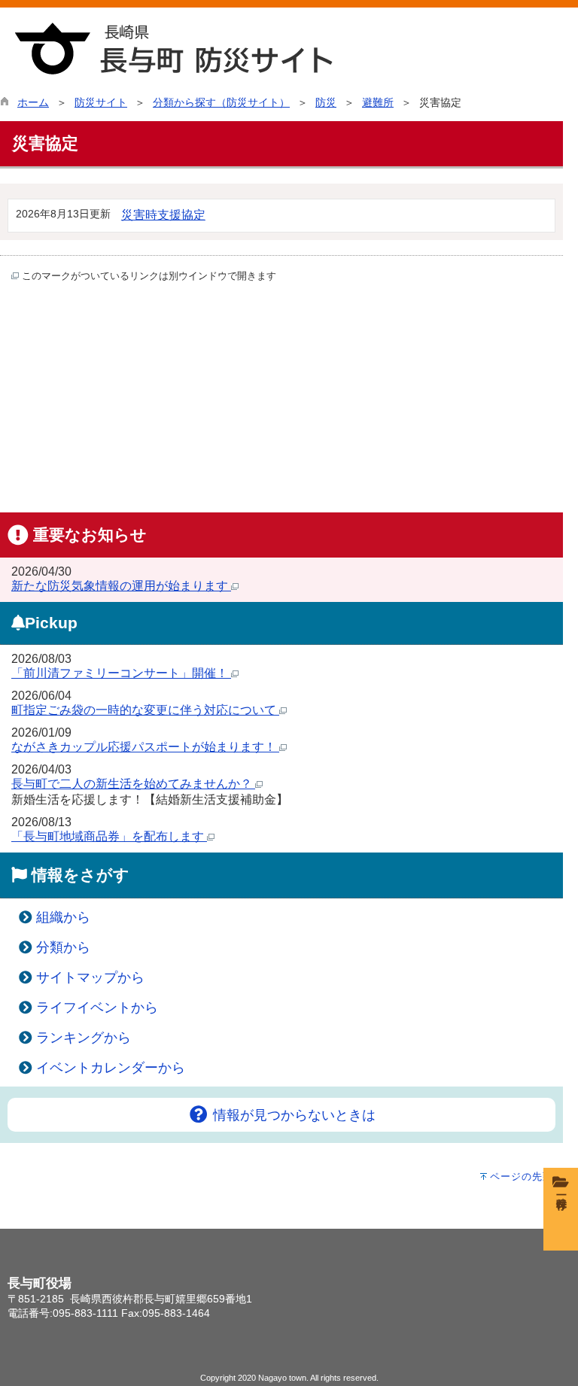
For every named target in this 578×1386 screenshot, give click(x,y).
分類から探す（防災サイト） (221, 102)
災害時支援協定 (163, 214)
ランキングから (83, 1037)
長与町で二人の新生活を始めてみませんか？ (133, 783)
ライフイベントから (97, 1007)
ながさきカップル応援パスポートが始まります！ (145, 746)
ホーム (33, 102)
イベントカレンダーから (110, 1067)
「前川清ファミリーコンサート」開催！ (121, 673)
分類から (63, 947)
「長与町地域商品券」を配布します (109, 836)
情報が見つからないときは (292, 1115)
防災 (325, 102)
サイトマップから (90, 977)
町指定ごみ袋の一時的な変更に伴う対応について (145, 710)
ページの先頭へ (527, 1176)
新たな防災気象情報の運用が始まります (121, 585)
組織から (63, 917)
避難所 (378, 102)
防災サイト (101, 102)
